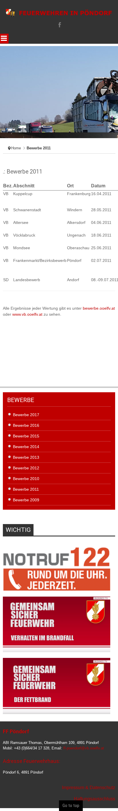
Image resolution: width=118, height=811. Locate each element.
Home (16, 148)
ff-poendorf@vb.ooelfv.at (83, 748)
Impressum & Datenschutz (88, 787)
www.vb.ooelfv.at (27, 314)
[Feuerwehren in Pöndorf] (59, 13)
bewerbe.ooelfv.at (99, 308)
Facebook (59, 24)
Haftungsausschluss (94, 798)
